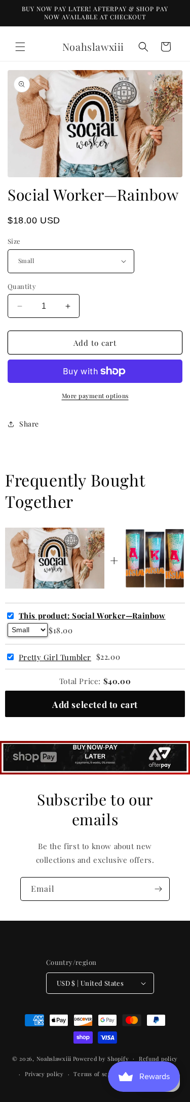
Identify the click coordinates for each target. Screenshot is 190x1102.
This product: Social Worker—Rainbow (92, 616)
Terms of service (97, 1074)
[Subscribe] (158, 889)
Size (14, 241)
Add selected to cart (95, 704)
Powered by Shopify (101, 1058)
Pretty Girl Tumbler (55, 657)
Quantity (22, 286)
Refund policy (158, 1058)
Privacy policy (44, 1074)
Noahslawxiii (53, 1058)
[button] (20, 47)
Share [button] (29, 424)
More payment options (95, 396)
